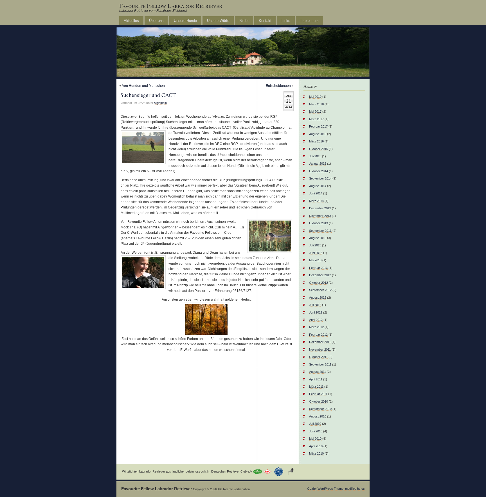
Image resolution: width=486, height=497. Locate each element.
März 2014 (316, 201)
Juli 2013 (315, 245)
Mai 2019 (315, 96)
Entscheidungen (278, 86)
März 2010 (316, 453)
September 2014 (320, 178)
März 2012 (316, 327)
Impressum (309, 21)
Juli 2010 (315, 423)
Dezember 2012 (320, 275)
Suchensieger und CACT (148, 94)
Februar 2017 (318, 126)
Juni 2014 (315, 193)
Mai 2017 (315, 111)
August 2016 (317, 134)
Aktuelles (131, 21)
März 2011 (316, 386)
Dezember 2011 (320, 342)
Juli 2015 (315, 156)
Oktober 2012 (318, 282)
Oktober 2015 (318, 149)
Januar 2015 (317, 163)
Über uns (156, 21)
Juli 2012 (315, 305)
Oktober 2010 (318, 401)
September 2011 (320, 364)
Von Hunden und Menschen (143, 86)
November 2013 (320, 215)
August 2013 (317, 238)
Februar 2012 (318, 334)
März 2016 (316, 141)
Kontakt (265, 21)
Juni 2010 (315, 431)
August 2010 (317, 416)
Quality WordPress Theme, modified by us (336, 488)
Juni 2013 (315, 253)
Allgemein (160, 103)
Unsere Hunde (185, 21)
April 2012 (316, 319)
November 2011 (320, 349)
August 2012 (317, 297)
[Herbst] (206, 319)
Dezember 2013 (320, 208)
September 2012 (320, 290)
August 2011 (317, 371)
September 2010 (320, 408)
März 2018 (316, 104)
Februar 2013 (318, 267)
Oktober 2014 (318, 171)
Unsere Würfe (218, 21)
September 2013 (320, 230)
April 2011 (315, 379)
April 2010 (316, 446)
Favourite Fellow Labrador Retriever (170, 5)
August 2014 (317, 186)
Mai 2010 (315, 438)
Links (286, 21)
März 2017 (316, 119)
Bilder (244, 21)
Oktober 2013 (318, 223)
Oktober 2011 (318, 356)
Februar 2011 (318, 394)
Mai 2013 (315, 260)
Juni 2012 (315, 312)
